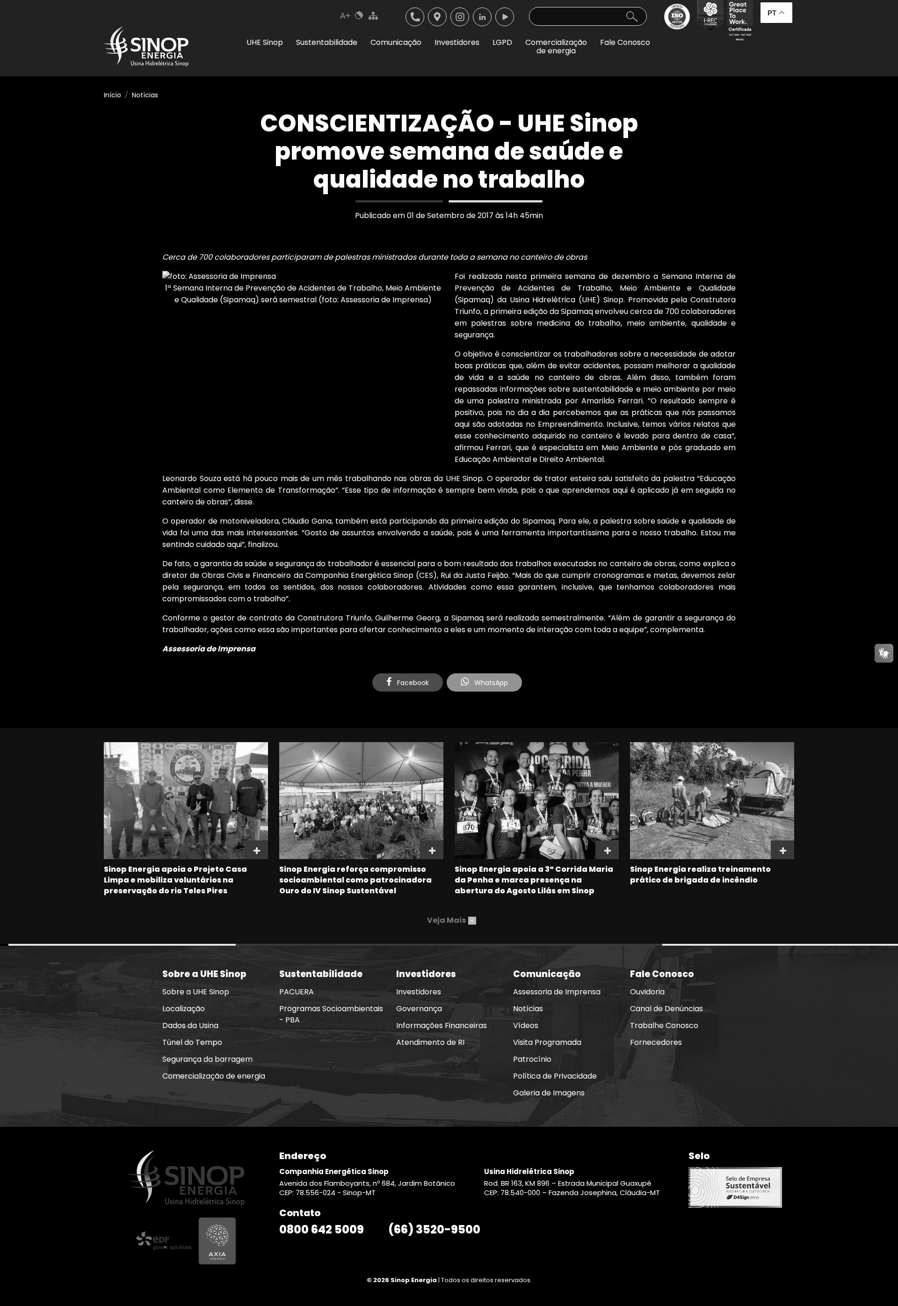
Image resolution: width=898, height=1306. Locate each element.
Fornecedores (656, 1042)
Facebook (412, 682)
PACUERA (296, 991)
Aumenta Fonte (345, 15)
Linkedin (482, 16)
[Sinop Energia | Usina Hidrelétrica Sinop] (146, 46)
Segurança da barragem (207, 1059)
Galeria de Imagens (549, 1092)
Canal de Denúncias (666, 1008)
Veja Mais (450, 920)
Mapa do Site (373, 15)
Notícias (145, 95)
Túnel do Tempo (192, 1042)
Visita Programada (547, 1042)
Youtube (504, 16)
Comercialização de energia (213, 1076)
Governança (419, 1008)
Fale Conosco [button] (625, 42)
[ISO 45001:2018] (679, 22)
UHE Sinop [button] (264, 42)
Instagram (459, 16)
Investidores (418, 991)
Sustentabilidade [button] (326, 42)
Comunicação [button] (395, 42)
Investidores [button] (457, 42)
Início (112, 95)
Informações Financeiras (441, 1025)
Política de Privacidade (555, 1076)
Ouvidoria (647, 991)
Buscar (632, 16)
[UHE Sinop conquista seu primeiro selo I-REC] (708, 22)
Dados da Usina (190, 1025)
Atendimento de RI (430, 1042)
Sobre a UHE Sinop (195, 991)
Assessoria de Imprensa (557, 991)
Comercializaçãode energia (556, 46)
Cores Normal (359, 15)
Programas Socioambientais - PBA (331, 1014)
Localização (437, 16)
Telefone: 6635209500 (415, 16)
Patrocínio (532, 1059)
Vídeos (525, 1025)
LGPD (502, 42)
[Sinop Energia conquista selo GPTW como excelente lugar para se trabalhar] (738, 22)
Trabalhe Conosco (664, 1025)
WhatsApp (490, 682)
